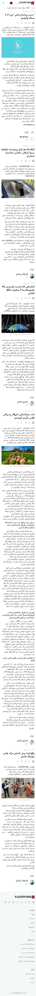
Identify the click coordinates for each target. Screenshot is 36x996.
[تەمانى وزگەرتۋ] (10, 3)
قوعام (26, 132)
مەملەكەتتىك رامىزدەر (27, 953)
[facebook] (25, 902)
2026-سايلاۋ (26, 8)
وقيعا (19, 8)
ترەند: (32, 8)
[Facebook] (21, 23)
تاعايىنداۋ (14, 8)
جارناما (32, 983)
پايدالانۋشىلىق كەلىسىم (27, 944)
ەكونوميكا (31, 927)
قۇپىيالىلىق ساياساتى (27, 949)
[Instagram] (33, 23)
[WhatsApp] (29, 23)
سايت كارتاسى (30, 974)
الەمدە (32, 932)
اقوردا (8, 8)
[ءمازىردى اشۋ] (3, 3)
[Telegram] (25, 23)
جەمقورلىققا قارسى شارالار (26, 957)
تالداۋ (32, 923)
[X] (17, 23)
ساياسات (31, 919)
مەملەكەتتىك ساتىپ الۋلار (26, 961)
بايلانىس (31, 978)
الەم (32, 132)
